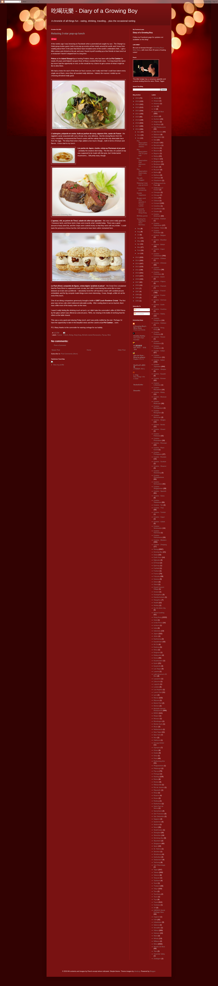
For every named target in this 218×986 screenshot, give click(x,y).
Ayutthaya (157, 124)
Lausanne (157, 679)
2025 (137, 101)
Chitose (156, 200)
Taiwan (156, 872)
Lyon (155, 695)
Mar (139, 247)
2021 (137, 114)
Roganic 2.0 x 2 (138, 359)
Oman (156, 750)
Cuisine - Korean (160, 378)
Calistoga (157, 178)
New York (157, 735)
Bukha (156, 172)
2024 (137, 104)
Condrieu (157, 206)
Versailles (157, 928)
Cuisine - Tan (158, 505)
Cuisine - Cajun (159, 249)
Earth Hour (157, 557)
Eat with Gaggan (140, 179)
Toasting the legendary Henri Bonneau (141, 221)
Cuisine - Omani (159, 429)
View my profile (58, 365)
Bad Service (158, 132)
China (156, 198)
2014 (137, 260)
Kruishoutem (158, 661)
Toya (155, 899)
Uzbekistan (158, 922)
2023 (137, 107)
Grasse (156, 592)
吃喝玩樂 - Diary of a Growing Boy (94, 11)
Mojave (156, 716)
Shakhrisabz (158, 830)
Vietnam (157, 933)
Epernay (157, 565)
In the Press (158, 623)
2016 (137, 129)
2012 (137, 266)
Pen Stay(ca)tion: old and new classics (142, 143)
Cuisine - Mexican (160, 397)
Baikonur (157, 134)
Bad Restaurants (160, 127)
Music (156, 727)
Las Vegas (157, 669)
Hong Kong (77, 335)
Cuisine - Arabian (160, 219)
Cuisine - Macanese (157, 388)
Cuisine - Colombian (157, 273)
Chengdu (157, 192)
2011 (137, 270)
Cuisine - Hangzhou (157, 319)
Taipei (156, 870)
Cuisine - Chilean (160, 258)
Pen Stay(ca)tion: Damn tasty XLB (142, 172)
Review (156, 782)
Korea (156, 658)
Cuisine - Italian (159, 360)
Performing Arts (159, 761)
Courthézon (158, 209)
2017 (137, 126)
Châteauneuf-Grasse (159, 189)
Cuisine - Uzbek (159, 522)
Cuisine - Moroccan (157, 416)
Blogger (152, 971)
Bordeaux (157, 164)
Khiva (156, 650)
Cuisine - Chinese (160, 263)
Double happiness (141, 194)
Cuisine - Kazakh (160, 374)
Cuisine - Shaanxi (160, 466)
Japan (156, 633)
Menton (156, 706)
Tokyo (156, 889)
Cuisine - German (160, 300)
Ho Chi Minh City (160, 608)
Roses (156, 798)
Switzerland (158, 860)
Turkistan (157, 905)
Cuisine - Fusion (159, 295)
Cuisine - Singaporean (158, 487)
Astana (156, 116)
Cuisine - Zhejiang (160, 545)
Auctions (157, 119)
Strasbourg (158, 854)
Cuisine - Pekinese (157, 435)
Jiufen (156, 636)
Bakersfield (158, 137)
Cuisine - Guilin (159, 304)
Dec (139, 132)
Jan (138, 253)
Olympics (157, 747)
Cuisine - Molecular (157, 402)
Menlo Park (158, 703)
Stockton (157, 851)
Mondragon (158, 721)
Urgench (157, 917)
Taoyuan (157, 878)
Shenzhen (157, 835)
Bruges (156, 167)
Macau (156, 698)
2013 (137, 263)
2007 (137, 282)
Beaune (156, 151)
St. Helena (157, 849)
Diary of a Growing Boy (143, 33)
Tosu (155, 891)
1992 (137, 301)
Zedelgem (157, 958)
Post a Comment (60, 345)
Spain (156, 846)
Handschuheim (159, 597)
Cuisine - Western (160, 540)
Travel (156, 902)
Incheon (156, 625)
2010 (137, 273)
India (155, 628)
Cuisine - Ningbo (160, 420)
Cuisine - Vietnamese (158, 536)
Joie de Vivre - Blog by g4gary (139, 356)
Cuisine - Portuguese (158, 453)
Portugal (157, 774)
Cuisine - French (62, 335)
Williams (157, 941)
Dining (71, 335)
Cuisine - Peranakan (157, 439)
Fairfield (156, 568)
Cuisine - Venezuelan (158, 527)
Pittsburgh (157, 768)
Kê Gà (156, 644)
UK (155, 908)
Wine (109, 335)
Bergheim (157, 161)
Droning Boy (158, 552)
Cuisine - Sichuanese (158, 483)
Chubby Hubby (139, 336)
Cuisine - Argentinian (158, 224)
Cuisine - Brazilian (160, 240)
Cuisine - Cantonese (157, 255)
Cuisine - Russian (160, 457)
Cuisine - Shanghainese (159, 476)
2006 (137, 285)
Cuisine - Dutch (159, 277)
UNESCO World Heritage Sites (159, 911)
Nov (139, 135)
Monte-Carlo (158, 724)
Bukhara (157, 175)
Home (89, 350)
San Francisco (159, 814)
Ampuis (156, 101)
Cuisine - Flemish (160, 286)
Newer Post (56, 350)
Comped (157, 203)
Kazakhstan (158, 642)
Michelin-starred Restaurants (91, 335)
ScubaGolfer (138, 385)
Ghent (156, 582)
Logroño (157, 684)
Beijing (156, 156)
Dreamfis (136, 390)
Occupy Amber (159, 743)
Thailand (157, 886)
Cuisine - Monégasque (158, 407)
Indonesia (157, 631)
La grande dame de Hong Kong (142, 211)
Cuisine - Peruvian (160, 443)
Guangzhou (158, 594)
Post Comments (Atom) (69, 354)
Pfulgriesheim (158, 766)
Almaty (156, 98)
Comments (140, 314)
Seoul (156, 827)
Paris (155, 758)
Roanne (156, 795)
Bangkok (157, 142)
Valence (156, 925)
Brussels (157, 170)
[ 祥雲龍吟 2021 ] (139, 369)
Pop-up (104, 335)
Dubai (156, 555)
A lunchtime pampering (141, 189)
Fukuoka (157, 576)
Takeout (156, 875)
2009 (137, 276)
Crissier (156, 211)
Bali (155, 140)
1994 (137, 298)
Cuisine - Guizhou (160, 309)
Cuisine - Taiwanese (157, 501)
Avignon (156, 122)
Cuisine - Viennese (157, 532)
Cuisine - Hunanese (157, 342)
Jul (138, 235)
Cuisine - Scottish (160, 461)
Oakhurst (157, 740)
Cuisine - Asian (159, 228)
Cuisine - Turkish (160, 512)
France (156, 574)
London (156, 687)
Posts (138, 310)
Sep (139, 228)
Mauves (156, 700)
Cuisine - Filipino (160, 281)
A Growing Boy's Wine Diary (139, 327)
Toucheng (157, 894)
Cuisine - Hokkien (160, 323)
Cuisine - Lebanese (157, 384)
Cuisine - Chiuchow (157, 268)
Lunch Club (158, 692)
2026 (137, 98)
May (139, 241)
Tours (156, 897)
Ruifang (156, 801)
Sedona (156, 824)
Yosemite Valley (159, 954)
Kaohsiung (157, 639)
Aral (155, 106)
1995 (137, 294)
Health (156, 603)
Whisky (156, 938)
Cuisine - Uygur (159, 517)
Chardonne (158, 180)
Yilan (155, 951)
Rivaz (156, 793)
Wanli (155, 936)
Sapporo (157, 819)
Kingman (157, 652)
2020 (137, 117)
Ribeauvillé (157, 785)
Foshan (156, 571)
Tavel (155, 883)
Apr (138, 244)
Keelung (157, 647)
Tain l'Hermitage (159, 865)
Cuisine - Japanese (157, 365)
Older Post (121, 350)
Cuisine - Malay (159, 392)
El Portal (157, 563)
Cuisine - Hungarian (157, 347)
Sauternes (157, 822)
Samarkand (158, 811)
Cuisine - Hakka (159, 314)
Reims (156, 779)
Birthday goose (142, 216)
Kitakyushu (157, 655)
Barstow (156, 148)
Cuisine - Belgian (160, 235)
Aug (139, 232)
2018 (137, 123)
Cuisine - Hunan (159, 337)
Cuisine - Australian (157, 231)
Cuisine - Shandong (157, 472)
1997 (137, 291)
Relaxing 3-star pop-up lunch (68, 33)
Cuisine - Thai (159, 508)
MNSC (156, 713)
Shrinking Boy (159, 838)
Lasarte (156, 671)
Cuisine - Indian (159, 351)
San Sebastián (159, 816)
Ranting (156, 776)
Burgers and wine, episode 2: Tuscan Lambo (141, 202)
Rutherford (157, 804)
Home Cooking (159, 613)
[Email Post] (63, 333)
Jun (138, 238)
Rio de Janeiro (159, 787)
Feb (139, 250)
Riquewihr (157, 790)
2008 (137, 279)
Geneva (156, 579)
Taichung (157, 862)
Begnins (156, 153)
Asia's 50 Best (159, 112)
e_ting (135, 375)
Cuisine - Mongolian (157, 412)
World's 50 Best (159, 947)
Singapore (157, 843)
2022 (137, 110)
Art (155, 109)
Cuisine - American (157, 215)
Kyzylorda (157, 666)
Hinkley (156, 605)
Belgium (156, 159)
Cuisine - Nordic (159, 424)
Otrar (155, 756)
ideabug (137, 971)
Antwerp (157, 103)
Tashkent (157, 880)
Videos (156, 930)
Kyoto (156, 663)
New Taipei (157, 732)
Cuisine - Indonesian (158, 356)
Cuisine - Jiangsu (160, 369)
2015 (137, 257)
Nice (155, 737)
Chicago (157, 195)
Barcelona (157, 145)
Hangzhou (157, 600)
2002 (137, 288)
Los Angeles (158, 689)
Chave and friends (139, 330)
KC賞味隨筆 (137, 346)
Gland (156, 584)
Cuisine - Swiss (159, 496)
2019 (137, 120)
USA (155, 919)
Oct (138, 138)
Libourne (157, 681)
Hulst (155, 620)
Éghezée (157, 560)
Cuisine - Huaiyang (157, 333)
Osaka (156, 753)
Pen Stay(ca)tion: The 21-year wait (142, 152)
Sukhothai (157, 857)
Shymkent (157, 841)
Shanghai (157, 832)
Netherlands (158, 729)
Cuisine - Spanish (160, 491)
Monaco (156, 718)
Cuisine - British (159, 244)
